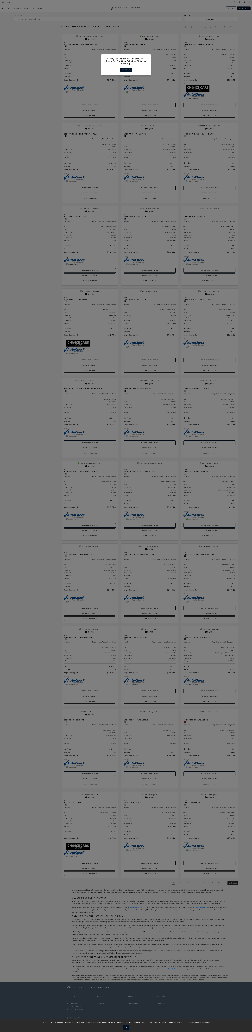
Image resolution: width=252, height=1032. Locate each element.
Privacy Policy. (204, 1022)
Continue (126, 70)
